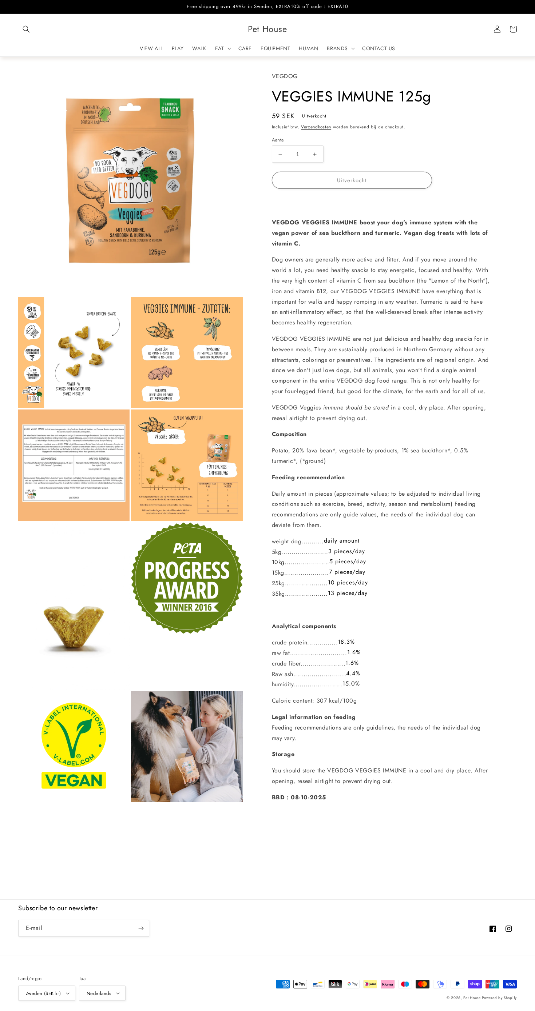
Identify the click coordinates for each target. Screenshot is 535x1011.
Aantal (278, 139)
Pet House (472, 997)
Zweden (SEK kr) (43, 993)
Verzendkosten (316, 127)
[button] (26, 29)
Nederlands (99, 993)
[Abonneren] (141, 928)
